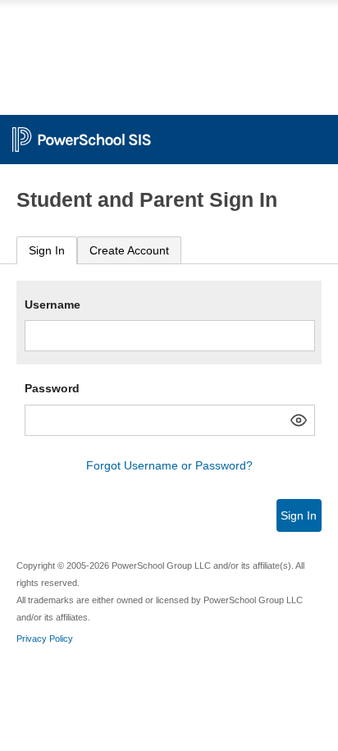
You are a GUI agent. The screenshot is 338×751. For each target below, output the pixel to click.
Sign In (47, 250)
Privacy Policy (44, 638)
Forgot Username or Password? (169, 465)
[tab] (46, 250)
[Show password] (298, 420)
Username (52, 304)
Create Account (129, 250)
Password (52, 388)
